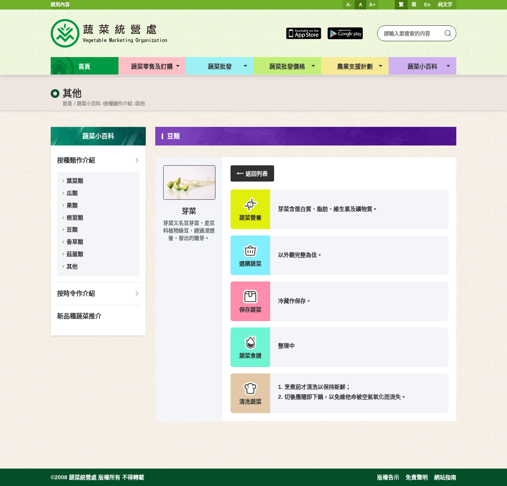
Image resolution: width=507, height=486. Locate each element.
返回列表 (257, 173)
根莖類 (75, 217)
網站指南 (445, 477)
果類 (72, 205)
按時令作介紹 (76, 293)
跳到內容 (60, 5)
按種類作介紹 (118, 103)
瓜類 (72, 193)
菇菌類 (75, 254)
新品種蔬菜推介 (79, 316)
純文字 (445, 5)
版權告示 (388, 477)
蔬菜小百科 (89, 103)
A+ (372, 5)
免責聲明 (417, 477)
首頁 (67, 103)
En (427, 5)
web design (12, 483)
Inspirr (39, 483)
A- (348, 5)
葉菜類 (75, 181)
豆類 (72, 229)
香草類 (75, 242)
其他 (140, 103)
